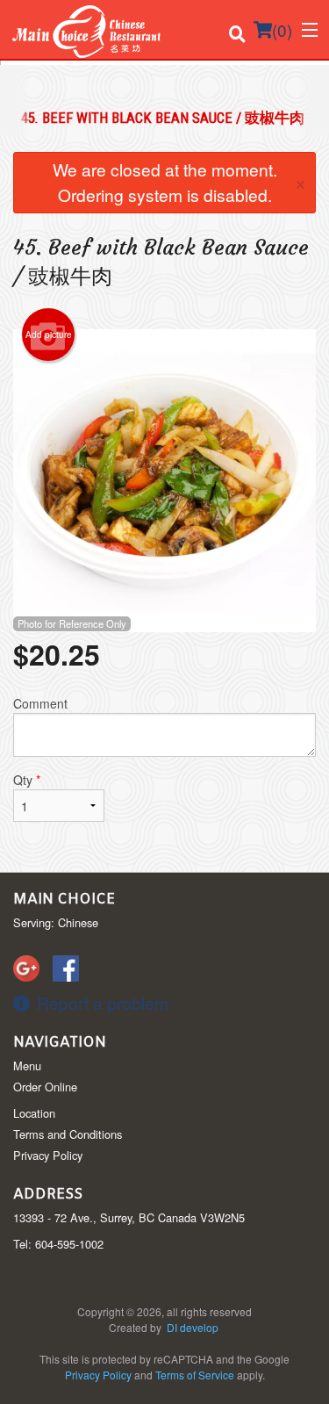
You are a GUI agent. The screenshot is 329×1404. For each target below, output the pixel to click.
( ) (282, 29)
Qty (26, 779)
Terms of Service (194, 1374)
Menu (27, 1065)
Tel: (58, 1243)
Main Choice (64, 899)
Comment (40, 703)
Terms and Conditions (67, 1134)
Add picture (48, 334)
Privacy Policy (47, 1155)
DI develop (192, 1327)
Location (34, 1113)
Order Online (45, 1086)
